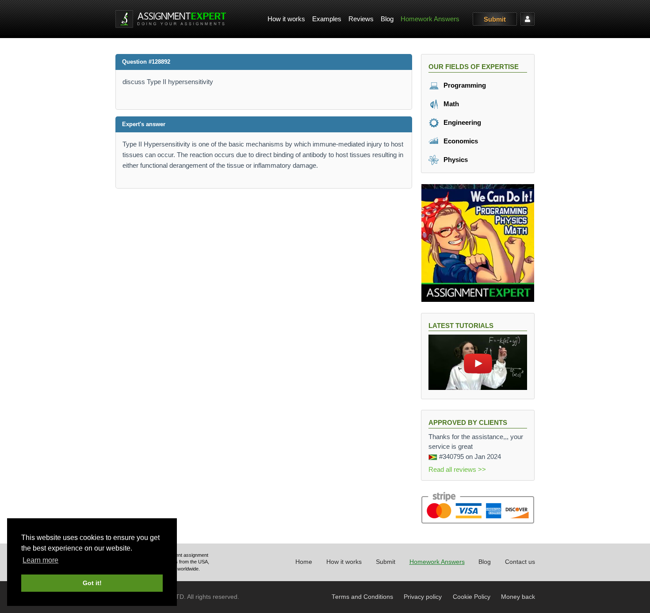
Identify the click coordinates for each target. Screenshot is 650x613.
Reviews (361, 19)
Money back (518, 597)
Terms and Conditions (362, 597)
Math (450, 104)
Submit (495, 19)
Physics (455, 159)
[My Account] (527, 19)
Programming (464, 85)
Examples (326, 19)
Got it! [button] (92, 582)
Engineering (461, 122)
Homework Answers (430, 19)
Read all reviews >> (457, 469)
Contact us (520, 562)
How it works (286, 19)
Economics (460, 141)
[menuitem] (286, 19)
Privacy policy (423, 597)
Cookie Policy (471, 597)
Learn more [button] (40, 560)
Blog (387, 19)
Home (303, 562)
